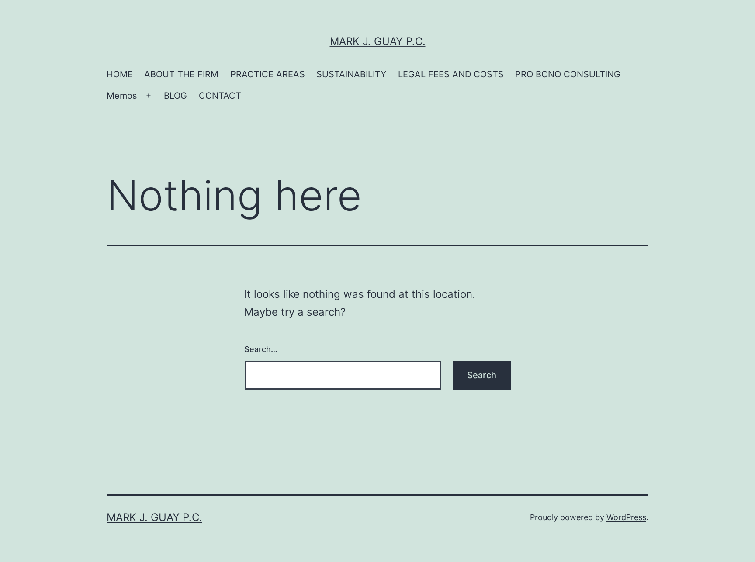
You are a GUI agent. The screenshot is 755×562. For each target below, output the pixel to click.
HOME (120, 74)
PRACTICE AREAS (267, 74)
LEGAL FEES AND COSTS (451, 74)
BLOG (175, 95)
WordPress (626, 517)
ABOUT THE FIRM (181, 74)
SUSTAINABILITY (351, 74)
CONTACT (220, 95)
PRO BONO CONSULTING (567, 74)
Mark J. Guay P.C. (378, 41)
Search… (260, 349)
